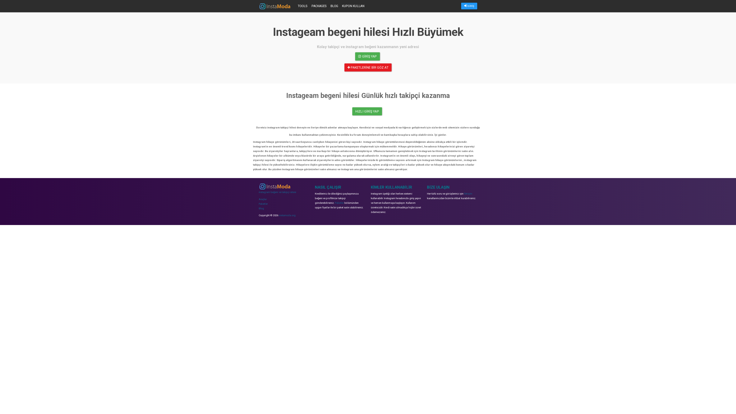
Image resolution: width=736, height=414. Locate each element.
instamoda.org (287, 215)
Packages (319, 6)
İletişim (468, 193)
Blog (334, 6)
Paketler (263, 203)
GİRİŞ (470, 6)
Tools (303, 6)
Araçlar (263, 199)
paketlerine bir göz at (369, 67)
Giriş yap (369, 56)
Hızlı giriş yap (367, 111)
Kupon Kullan (353, 6)
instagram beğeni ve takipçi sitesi (277, 192)
